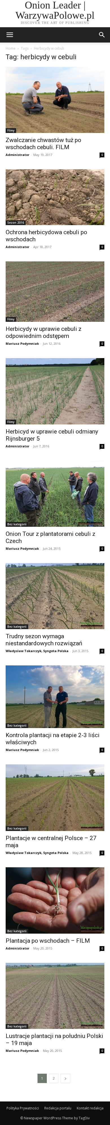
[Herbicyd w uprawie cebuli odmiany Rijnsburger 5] (55, 391)
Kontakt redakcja (90, 1108)
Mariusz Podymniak (22, 343)
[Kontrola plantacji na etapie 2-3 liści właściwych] (55, 696)
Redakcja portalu (57, 1108)
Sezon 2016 (15, 223)
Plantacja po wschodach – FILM (48, 940)
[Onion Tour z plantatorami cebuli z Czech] (55, 494)
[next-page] (65, 1078)
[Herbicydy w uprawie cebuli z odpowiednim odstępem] (55, 291)
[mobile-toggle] (10, 35)
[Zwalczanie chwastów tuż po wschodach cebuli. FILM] (55, 100)
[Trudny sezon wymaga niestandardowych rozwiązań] (55, 596)
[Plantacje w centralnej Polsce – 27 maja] (55, 797)
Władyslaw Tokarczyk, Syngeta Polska (37, 651)
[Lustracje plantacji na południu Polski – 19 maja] (55, 996)
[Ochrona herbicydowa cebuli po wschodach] (55, 197)
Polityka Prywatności (22, 1108)
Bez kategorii (17, 524)
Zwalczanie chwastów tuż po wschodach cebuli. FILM (43, 144)
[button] (102, 35)
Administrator (17, 155)
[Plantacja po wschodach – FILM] (55, 900)
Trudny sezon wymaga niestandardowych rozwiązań (44, 640)
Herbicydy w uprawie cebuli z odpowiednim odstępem (44, 332)
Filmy (10, 130)
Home (11, 48)
